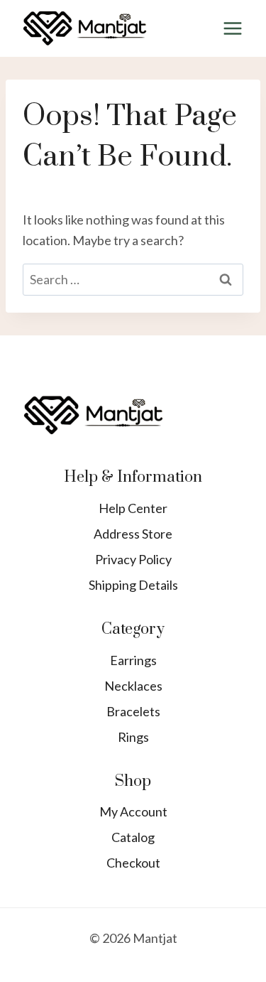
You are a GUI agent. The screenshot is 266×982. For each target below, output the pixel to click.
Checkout (133, 862)
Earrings (133, 660)
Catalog (133, 837)
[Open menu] (232, 28)
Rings (133, 737)
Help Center (133, 508)
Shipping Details (133, 585)
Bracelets (133, 711)
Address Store (133, 533)
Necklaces (133, 686)
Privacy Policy (133, 559)
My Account (133, 811)
